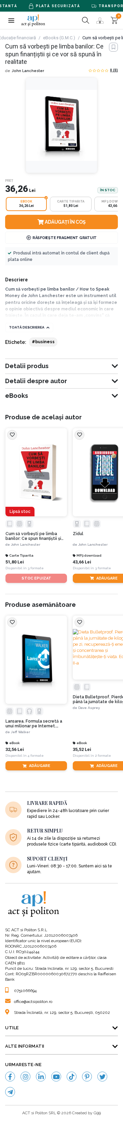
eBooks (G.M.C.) (59, 37)
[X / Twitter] (102, 1076)
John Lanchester (28, 71)
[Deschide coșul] (114, 20)
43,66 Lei (82, 562)
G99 (97, 1113)
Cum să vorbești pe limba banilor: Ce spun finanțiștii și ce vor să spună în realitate (33, 536)
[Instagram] (25, 1076)
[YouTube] (56, 1076)
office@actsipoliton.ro (33, 1001)
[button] (11, 20)
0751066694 (25, 990)
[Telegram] (10, 1092)
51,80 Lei (14, 562)
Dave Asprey (89, 708)
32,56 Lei (14, 749)
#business (43, 341)
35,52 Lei (82, 749)
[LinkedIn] (41, 1076)
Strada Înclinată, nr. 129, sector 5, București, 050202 (62, 1012)
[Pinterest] (87, 1076)
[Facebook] (10, 1076)
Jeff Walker (20, 732)
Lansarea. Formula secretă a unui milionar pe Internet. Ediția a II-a (33, 724)
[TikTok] (72, 1076)
